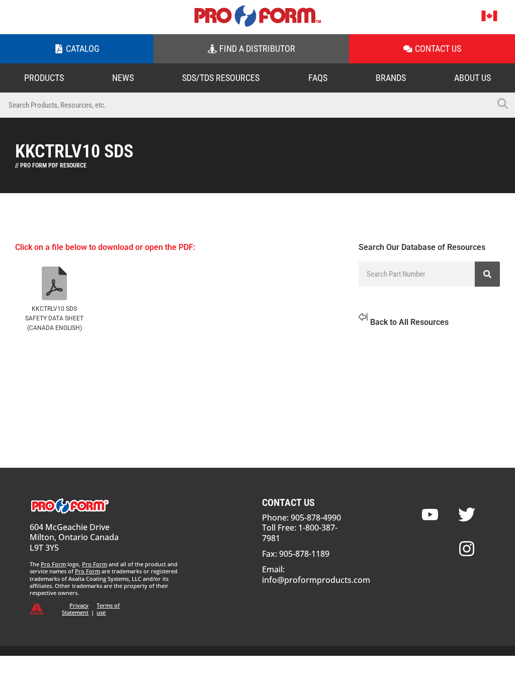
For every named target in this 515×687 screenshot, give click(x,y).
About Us (472, 77)
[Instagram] (467, 549)
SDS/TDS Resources (221, 77)
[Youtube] (430, 514)
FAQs (317, 77)
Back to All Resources (409, 322)
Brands (391, 77)
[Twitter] (467, 514)
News (123, 77)
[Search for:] (245, 105)
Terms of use (108, 609)
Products (44, 77)
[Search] (487, 274)
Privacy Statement (75, 609)
